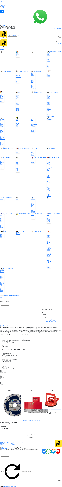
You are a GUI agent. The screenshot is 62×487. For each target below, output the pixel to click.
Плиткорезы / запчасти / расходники (48, 104)
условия (6, 460)
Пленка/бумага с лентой (1, 224)
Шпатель (48, 192)
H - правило (48, 162)
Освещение (35, 148)
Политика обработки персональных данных (9, 486)
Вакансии (2, 6)
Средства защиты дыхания (1, 167)
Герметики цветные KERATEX (48, 57)
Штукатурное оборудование (4, 440)
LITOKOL (1, 234)
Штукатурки (33, 212)
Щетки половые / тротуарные (33, 90)
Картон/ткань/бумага (1, 219)
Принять (1, 486)
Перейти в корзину (52, 320)
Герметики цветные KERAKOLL (48, 54)
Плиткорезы (2, 443)
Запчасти (32, 215)
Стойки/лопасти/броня (17, 168)
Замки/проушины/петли (48, 166)
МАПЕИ (1, 101)
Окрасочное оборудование (4, 441)
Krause (17, 199)
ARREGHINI (17, 119)
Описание (1, 325)
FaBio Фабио (17, 122)
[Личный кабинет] (58, 37)
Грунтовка (4, 92)
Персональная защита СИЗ (6, 157)
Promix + (1, 236)
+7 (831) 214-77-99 (3, 24)
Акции (2, 1)
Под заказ (43, 322)
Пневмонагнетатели (19, 166)
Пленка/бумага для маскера (2, 226)
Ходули (1, 142)
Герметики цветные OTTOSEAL (48, 64)
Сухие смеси (2, 444)
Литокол (1, 100)
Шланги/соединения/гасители (18, 171)
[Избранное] (59, 37)
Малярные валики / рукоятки (1, 129)
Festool (32, 151)
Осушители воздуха (52, 148)
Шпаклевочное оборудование (4, 442)
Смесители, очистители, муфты (48, 252)
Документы (13, 325)
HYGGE (1, 93)
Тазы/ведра (48, 190)
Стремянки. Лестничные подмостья (23, 197)
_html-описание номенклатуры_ (4, 387)
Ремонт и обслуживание (4, 3)
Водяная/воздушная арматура (48, 234)
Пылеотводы (49, 107)
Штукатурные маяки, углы (37, 231)
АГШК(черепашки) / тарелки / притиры (49, 94)
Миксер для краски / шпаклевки (2, 135)
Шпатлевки (4, 231)
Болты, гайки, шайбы (32, 120)
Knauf (1, 233)
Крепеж (35, 117)
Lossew (32, 152)
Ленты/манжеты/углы (17, 54)
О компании (3, 5)
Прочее (48, 187)
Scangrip (32, 153)
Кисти (1, 127)
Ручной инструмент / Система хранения (54, 157)
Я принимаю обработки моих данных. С (9, 461)
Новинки (2, 2)
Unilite (32, 154)
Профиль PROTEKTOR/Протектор (48, 75)
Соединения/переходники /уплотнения (49, 254)
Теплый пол (50, 197)
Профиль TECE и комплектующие (7, 71)
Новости (2, 4)
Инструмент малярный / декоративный (8, 117)
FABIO (1, 95)
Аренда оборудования (9, 295)
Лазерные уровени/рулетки (53, 117)
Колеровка (12, 442)
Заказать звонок (58, 28)
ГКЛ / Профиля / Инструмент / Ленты (23, 71)
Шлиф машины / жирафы (32, 218)
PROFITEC (1, 98)
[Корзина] (61, 37)
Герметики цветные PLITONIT (48, 59)
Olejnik (32, 150)
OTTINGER (1, 96)
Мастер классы (13, 443)
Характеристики (9, 325)
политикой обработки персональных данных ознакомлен (10, 461)
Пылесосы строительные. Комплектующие (40, 157)
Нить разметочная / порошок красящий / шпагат (33, 79)
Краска (19, 117)
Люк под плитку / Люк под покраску (7, 148)
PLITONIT (1, 97)
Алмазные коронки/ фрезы (48, 99)
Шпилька (32, 131)
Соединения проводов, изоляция (2, 289)
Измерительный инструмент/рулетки (49, 168)
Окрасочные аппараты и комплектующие (24, 148)
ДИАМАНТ (17, 96)
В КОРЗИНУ (51, 319)
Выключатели (2, 281)
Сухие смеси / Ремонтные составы (38, 197)
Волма (1, 237)
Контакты (2, 7)
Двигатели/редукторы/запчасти (48, 237)
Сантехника (48, 250)
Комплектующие (49, 119)
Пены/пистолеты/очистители (48, 67)
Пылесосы (32, 162)
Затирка (19, 92)
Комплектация (5, 325)
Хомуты (32, 84)
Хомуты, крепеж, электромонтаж (2, 292)
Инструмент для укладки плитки (53, 92)
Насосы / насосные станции (48, 245)
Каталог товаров (2, 49)
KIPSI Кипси (17, 95)
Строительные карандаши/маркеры (2, 137)
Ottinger (1, 235)
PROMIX (17, 125)
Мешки (32, 76)
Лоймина (1, 94)
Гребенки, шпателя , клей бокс (48, 101)
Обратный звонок (59, 43)
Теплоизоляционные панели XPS (38, 92)
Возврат (32, 440)
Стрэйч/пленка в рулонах (1, 229)
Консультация (13, 444)
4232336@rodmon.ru (4, 25)
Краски (1, 445)
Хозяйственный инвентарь (37, 71)
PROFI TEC (17, 124)
